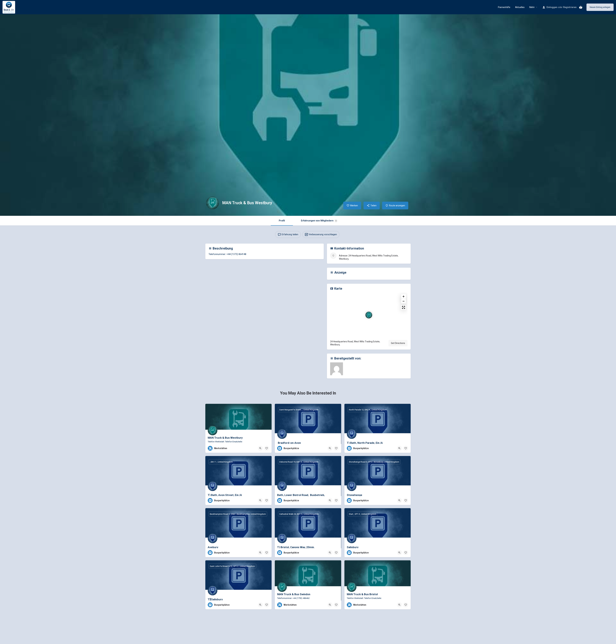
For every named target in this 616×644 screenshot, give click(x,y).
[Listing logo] (212, 203)
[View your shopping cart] (580, 7)
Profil (282, 220)
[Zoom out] (403, 301)
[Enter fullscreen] (403, 307)
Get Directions (398, 343)
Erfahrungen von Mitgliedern (318, 220)
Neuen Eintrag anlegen (600, 7)
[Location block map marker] (368, 315)
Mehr (532, 7)
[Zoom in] (403, 296)
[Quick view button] (260, 448)
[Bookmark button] (266, 448)
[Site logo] (9, 7)
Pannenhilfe (504, 7)
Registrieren (570, 7)
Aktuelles (520, 7)
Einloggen (552, 7)
